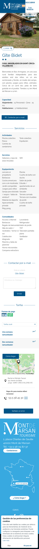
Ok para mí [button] (27, 545)
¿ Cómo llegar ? (19, 498)
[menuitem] (11, 6)
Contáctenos (12, 451)
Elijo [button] (9, 545)
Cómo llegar (11, 356)
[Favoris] (30, 6)
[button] (19, 6)
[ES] (23, 6)
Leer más (6, 540)
